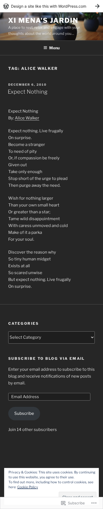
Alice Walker (27, 118)
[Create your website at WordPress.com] (51, 6)
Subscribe (24, 413)
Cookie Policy (27, 487)
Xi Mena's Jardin (43, 20)
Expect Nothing (28, 91)
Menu (54, 47)
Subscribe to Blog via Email (46, 358)
